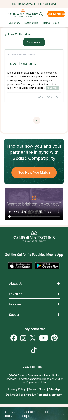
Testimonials (31, 22)
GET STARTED (56, 13)
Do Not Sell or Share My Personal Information (34, 394)
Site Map (54, 389)
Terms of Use (36, 389)
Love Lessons (21, 63)
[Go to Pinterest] (54, 338)
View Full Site (32, 367)
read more (53, 87)
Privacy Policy (17, 389)
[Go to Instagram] (23, 338)
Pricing (46, 22)
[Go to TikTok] (34, 350)
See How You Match (34, 172)
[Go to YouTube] (43, 338)
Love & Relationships (23, 54)
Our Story (14, 22)
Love (56, 22)
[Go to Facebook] (13, 338)
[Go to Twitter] (32, 338)
